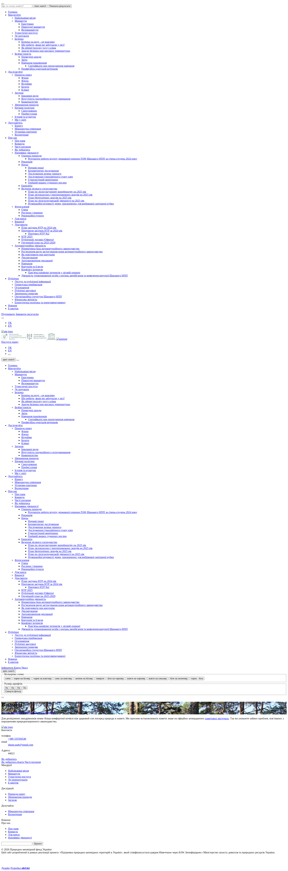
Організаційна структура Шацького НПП (38, 296)
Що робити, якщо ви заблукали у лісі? (43, 44)
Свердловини (29, 110)
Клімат (25, 89)
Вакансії (19, 221)
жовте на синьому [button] (158, 678)
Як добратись (22, 149)
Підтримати (8, 314)
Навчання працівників (34, 62)
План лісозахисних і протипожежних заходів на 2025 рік (60, 194)
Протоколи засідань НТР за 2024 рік (41, 230)
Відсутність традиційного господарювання (45, 98)
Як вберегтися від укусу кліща (38, 47)
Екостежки (27, 23)
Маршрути (21, 20)
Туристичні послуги (26, 32)
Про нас (12, 137)
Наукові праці (36, 167)
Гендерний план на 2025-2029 (38, 242)
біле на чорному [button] (116, 678)
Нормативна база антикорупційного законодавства (50, 248)
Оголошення (22, 287)
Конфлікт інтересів (32, 269)
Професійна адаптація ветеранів (39, 68)
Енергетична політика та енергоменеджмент (40, 302)
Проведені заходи (31, 56)
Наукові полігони (24, 107)
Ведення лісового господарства (39, 188)
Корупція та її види (32, 266)
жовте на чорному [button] (136, 678)
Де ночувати (22, 35)
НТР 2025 (26, 236)
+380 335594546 (17, 738)
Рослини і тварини (32, 212)
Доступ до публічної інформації (33, 281)
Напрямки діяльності (26, 152)
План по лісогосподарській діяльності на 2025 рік (56, 200)
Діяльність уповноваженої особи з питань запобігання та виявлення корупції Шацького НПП (74, 275)
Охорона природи (31, 155)
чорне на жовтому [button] (43, 678)
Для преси (20, 218)
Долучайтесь (15, 122)
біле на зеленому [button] (179, 678)
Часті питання (23, 146)
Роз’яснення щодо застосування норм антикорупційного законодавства (61, 251)
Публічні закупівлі (25, 290)
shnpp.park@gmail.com (20, 744)
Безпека (19, 38)
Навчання (26, 263)
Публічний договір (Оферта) (37, 239)
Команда (19, 143)
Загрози (19, 92)
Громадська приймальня (28, 284)
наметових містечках (217, 718)
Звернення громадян (26, 293)
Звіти (24, 59)
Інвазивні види (29, 95)
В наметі (50, 712)
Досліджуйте (15, 71)
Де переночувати (35, 712)
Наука (24, 164)
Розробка (20, 868)
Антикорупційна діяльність (30, 245)
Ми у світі (20, 119)
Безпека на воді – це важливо (38, 41)
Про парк (20, 140)
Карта (17, 667)
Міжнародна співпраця (28, 128)
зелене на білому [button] (84, 678)
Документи (21, 224)
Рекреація (26, 161)
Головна (12, 11)
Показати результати (59, 6)
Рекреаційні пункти (32, 215)
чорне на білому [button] (22, 678)
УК (10, 322)
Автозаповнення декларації (37, 260)
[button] (2, 318)
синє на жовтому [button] (63, 678)
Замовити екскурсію (27, 314)
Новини (12, 305)
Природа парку (23, 74)
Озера (24, 209)
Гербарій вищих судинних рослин (47, 182)
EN (10, 325)
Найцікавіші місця (25, 17)
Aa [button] (6, 688)
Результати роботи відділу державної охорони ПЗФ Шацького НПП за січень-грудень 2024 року (82, 158)
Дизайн (5, 868)
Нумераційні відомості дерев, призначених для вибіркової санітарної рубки (71, 203)
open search (8, 359)
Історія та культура (25, 116)
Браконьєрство (29, 101)
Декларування (29, 257)
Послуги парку (9, 342)
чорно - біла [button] (197, 678)
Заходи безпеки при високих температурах (45, 50)
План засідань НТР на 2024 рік (38, 227)
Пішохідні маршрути (33, 26)
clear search (40, 6)
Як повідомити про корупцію (38, 254)
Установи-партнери (26, 131)
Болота (25, 86)
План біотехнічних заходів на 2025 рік (50, 197)
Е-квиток (13, 308)
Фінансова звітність (26, 299)
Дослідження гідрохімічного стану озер (50, 176)
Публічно (13, 278)
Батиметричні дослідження (43, 170)
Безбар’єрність (23, 53)
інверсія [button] (100, 678)
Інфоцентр (7, 667)
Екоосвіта (26, 185)
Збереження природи (27, 104)
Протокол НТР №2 (38, 233)
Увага (24, 667)
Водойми (26, 83)
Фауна (24, 80)
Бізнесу (19, 125)
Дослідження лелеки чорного (44, 173)
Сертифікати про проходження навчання (51, 65)
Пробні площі (29, 113)
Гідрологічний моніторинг (43, 179)
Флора (24, 77)
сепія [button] (7, 678)
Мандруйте (14, 14)
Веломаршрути (29, 29)
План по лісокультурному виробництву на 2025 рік (57, 191)
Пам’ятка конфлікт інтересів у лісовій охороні (54, 272)
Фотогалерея (22, 206)
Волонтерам (21, 134)
